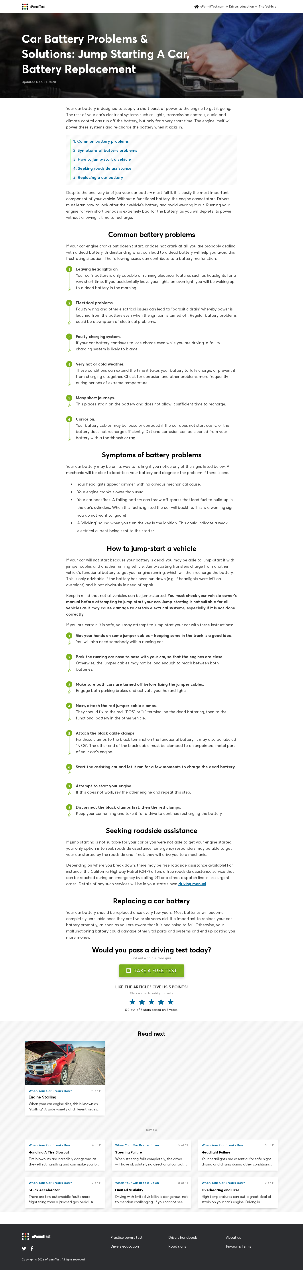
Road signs (177, 1246)
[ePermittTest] (33, 6)
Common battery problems (103, 141)
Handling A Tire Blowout (49, 1152)
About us (233, 1237)
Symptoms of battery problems (107, 150)
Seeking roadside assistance (105, 168)
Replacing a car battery (100, 177)
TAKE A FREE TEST (155, 971)
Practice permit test (126, 1237)
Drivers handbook (182, 1237)
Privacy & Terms (238, 1246)
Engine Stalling (42, 1097)
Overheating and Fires (221, 1190)
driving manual (192, 883)
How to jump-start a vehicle (104, 159)
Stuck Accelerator (44, 1190)
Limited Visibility (129, 1190)
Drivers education (124, 1246)
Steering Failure (128, 1152)
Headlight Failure (216, 1152)
